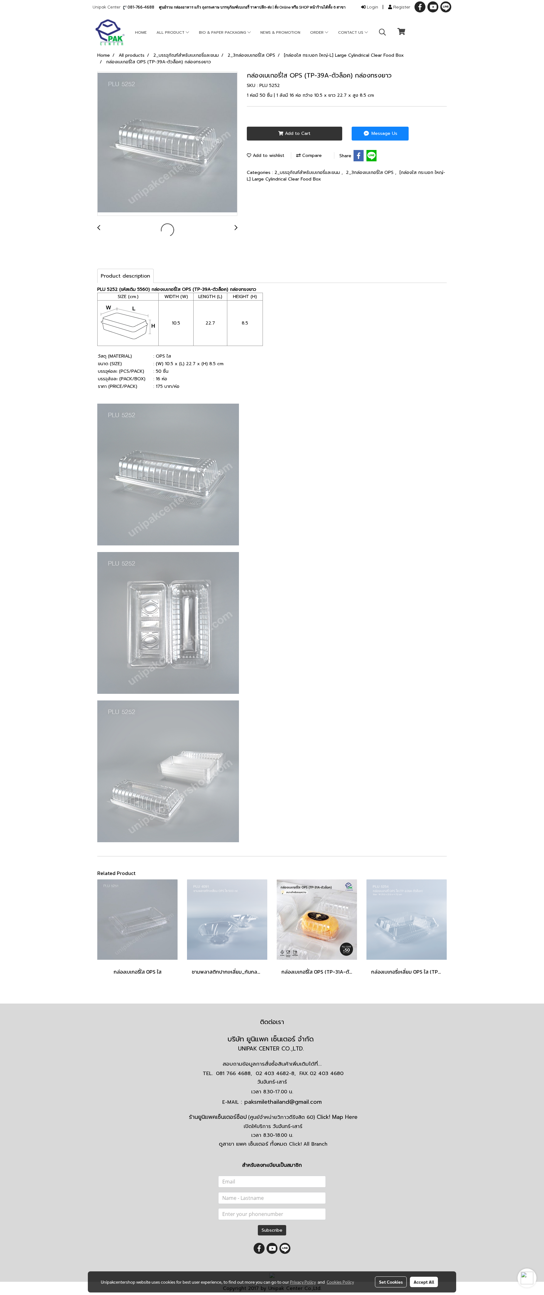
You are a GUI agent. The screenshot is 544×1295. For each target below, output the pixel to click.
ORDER (317, 32)
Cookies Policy (340, 1282)
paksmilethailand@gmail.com (283, 1101)
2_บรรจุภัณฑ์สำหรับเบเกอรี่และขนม (308, 172)
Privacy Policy (303, 1282)
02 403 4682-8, (276, 1073)
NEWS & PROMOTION (280, 32)
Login (372, 7)
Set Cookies (391, 1282)
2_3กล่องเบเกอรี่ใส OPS (370, 172)
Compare (311, 155)
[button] (382, 32)
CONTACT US (351, 32)
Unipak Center (108, 6)
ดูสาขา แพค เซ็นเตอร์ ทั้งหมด (273, 1144)
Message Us (383, 133)
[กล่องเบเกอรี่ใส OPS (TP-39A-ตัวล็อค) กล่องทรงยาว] (167, 144)
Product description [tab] (125, 276)
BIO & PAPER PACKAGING (223, 32)
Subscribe (272, 1230)
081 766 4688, (234, 1073)
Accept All (424, 1282)
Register (401, 7)
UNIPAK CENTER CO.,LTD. (272, 1049)
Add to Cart (296, 133)
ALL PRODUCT (171, 32)
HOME (141, 32)
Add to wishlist (267, 155)
